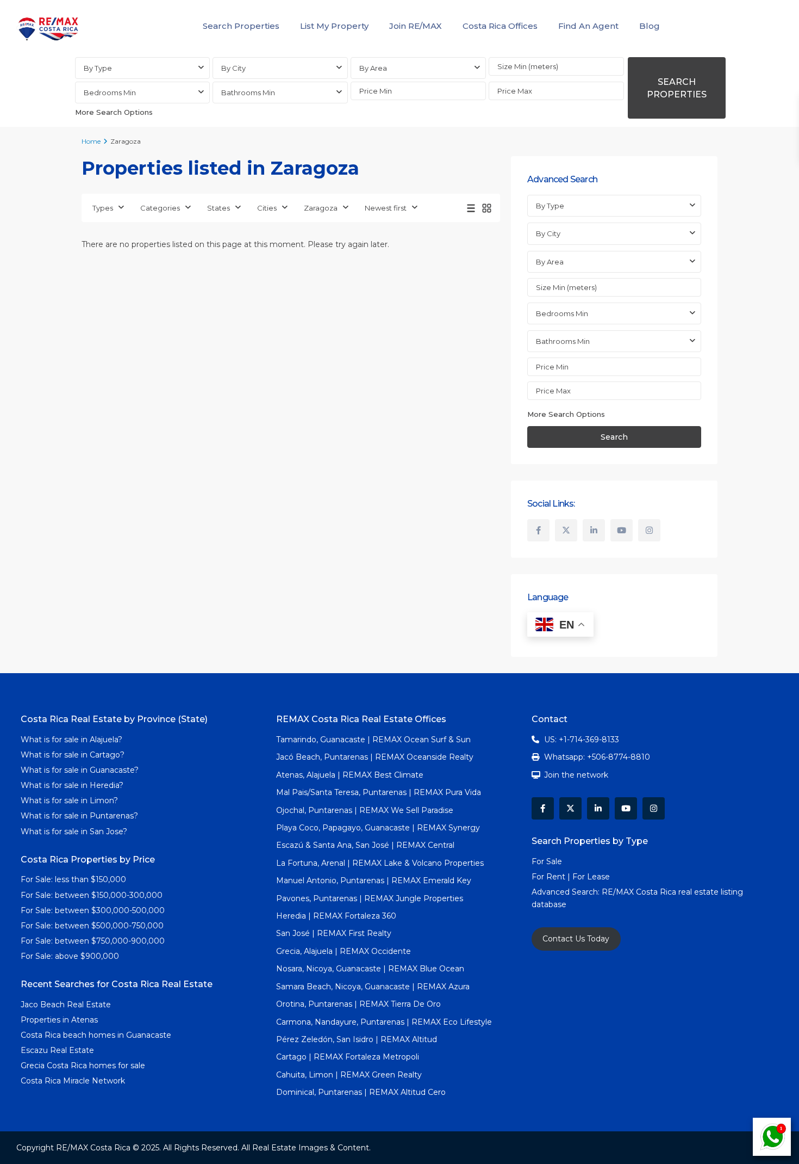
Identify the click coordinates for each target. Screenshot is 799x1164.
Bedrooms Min (110, 92)
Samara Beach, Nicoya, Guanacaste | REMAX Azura (373, 986)
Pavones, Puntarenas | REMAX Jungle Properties (369, 898)
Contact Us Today (575, 939)
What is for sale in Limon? (69, 800)
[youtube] (621, 530)
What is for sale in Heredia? (72, 785)
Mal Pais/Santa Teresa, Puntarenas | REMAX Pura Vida (378, 792)
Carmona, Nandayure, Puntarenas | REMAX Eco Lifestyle (384, 1022)
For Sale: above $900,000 (71, 956)
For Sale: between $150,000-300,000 (92, 895)
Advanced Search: (567, 892)
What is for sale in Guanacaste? (80, 770)
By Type (98, 68)
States (218, 208)
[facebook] (538, 530)
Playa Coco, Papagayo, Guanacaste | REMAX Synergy (378, 828)
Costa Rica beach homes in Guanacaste (96, 1035)
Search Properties (241, 26)
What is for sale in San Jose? (74, 831)
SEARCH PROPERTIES (677, 88)
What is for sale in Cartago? (72, 755)
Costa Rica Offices (500, 26)
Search (614, 437)
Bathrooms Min (248, 92)
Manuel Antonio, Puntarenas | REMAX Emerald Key (373, 880)
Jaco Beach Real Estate (67, 1004)
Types (102, 208)
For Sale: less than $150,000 (73, 879)
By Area (373, 68)
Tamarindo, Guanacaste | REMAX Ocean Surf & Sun (373, 739)
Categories (160, 208)
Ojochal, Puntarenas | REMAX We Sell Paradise (364, 810)
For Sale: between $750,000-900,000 (93, 941)
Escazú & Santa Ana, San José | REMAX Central (365, 845)
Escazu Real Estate (57, 1050)
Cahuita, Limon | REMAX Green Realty (349, 1075)
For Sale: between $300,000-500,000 (93, 910)
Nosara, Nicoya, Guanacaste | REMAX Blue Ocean (370, 969)
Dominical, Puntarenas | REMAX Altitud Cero (361, 1092)
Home (91, 141)
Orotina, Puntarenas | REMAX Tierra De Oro (358, 1004)
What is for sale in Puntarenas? (79, 816)
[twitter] (566, 530)
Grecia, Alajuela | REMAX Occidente (343, 951)
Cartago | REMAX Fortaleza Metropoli (347, 1057)
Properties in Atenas (59, 1020)
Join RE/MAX (415, 26)
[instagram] (649, 530)
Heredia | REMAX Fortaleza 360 (336, 916)
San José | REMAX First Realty (333, 933)
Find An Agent (588, 26)
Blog (649, 26)
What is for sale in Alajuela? (71, 739)
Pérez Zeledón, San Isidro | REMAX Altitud (356, 1039)
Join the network (576, 775)
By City (233, 68)
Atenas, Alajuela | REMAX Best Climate (349, 775)
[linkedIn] (594, 530)
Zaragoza (321, 208)
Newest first (386, 208)
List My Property (334, 26)
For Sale (547, 861)
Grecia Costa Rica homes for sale (83, 1065)
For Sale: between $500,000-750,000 (92, 926)
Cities (267, 208)
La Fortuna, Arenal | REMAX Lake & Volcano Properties (380, 863)
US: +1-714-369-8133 (581, 739)
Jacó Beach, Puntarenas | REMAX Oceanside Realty (374, 757)
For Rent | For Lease (571, 877)
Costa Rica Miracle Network (73, 1081)
